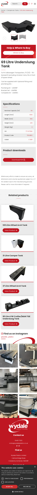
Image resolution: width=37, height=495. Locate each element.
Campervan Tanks (13, 10)
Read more (17, 474)
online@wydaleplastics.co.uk (18, 443)
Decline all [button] (27, 486)
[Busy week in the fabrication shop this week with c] (28, 381)
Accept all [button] (9, 486)
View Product (10, 230)
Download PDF (18, 160)
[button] (4, 38)
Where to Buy (18, 53)
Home (3, 10)
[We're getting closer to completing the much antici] (9, 381)
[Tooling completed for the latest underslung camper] (9, 406)
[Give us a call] (29, 4)
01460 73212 (18, 440)
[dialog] (18, 480)
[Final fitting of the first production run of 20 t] (28, 356)
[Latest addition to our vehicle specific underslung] (9, 356)
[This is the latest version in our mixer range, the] (28, 406)
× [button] (35, 467)
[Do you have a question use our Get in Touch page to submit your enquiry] (31, 4)
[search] (25, 3)
